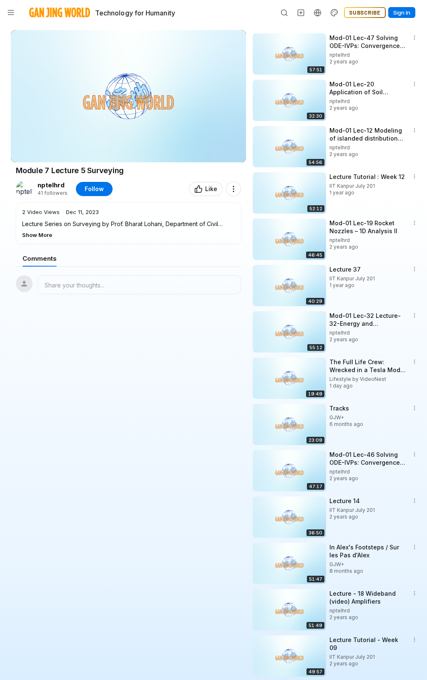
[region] (128, 96)
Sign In (401, 12)
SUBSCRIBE (365, 12)
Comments (40, 258)
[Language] (318, 12)
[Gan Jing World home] (59, 13)
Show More (37, 235)
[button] (128, 223)
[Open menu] (10, 12)
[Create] (301, 12)
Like (211, 188)
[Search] (284, 12)
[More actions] (233, 188)
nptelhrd (51, 185)
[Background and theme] (334, 12)
